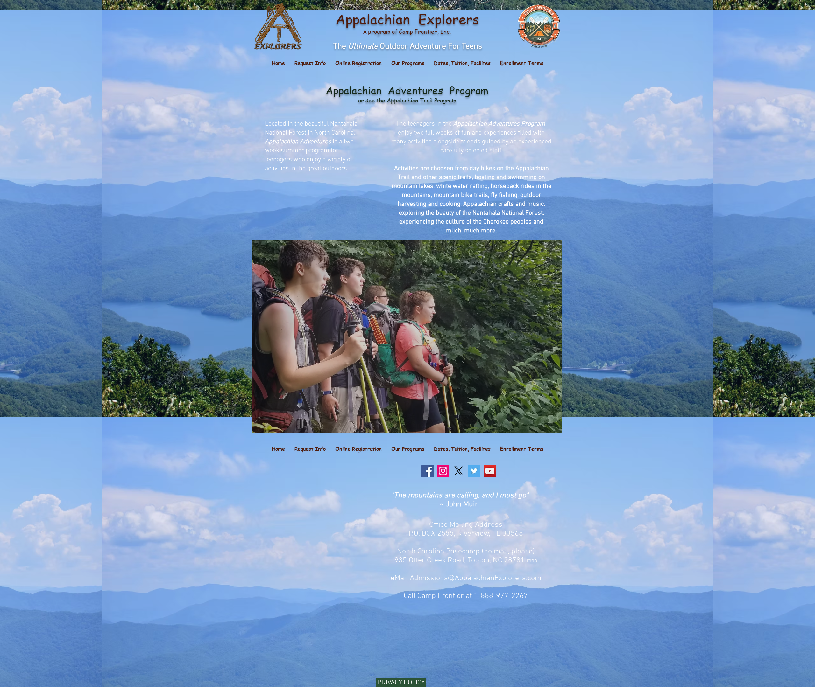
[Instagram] (443, 471)
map (532, 561)
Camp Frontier (418, 31)
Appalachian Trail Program (421, 100)
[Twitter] (474, 471)
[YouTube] (490, 471)
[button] (407, 63)
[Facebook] (427, 471)
